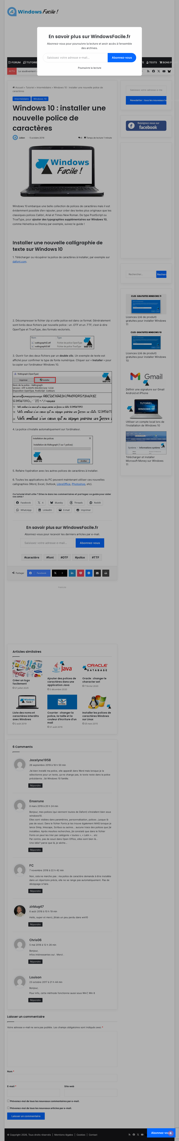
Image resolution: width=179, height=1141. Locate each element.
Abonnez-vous (122, 57)
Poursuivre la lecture (89, 67)
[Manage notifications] (171, 1133)
